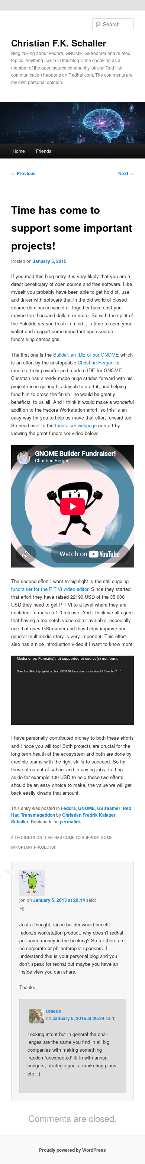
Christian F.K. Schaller (58, 42)
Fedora (68, 808)
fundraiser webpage (76, 425)
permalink (70, 821)
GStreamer (108, 808)
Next (126, 173)
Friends (43, 151)
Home (19, 151)
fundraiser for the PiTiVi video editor (49, 588)
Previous (23, 173)
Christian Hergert (96, 362)
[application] (72, 690)
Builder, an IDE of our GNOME (86, 354)
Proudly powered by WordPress (72, 1150)
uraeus (53, 1010)
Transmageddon (38, 814)
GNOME (86, 808)
